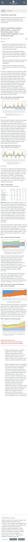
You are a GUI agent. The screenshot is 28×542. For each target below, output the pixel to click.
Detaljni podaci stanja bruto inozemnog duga (11, 341)
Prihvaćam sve (13, 539)
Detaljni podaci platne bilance (8, 340)
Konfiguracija (5, 539)
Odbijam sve (21, 539)
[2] (20, 318)
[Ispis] (26, 38)
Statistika (10, 10)
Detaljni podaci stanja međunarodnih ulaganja (12, 343)
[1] (5, 87)
